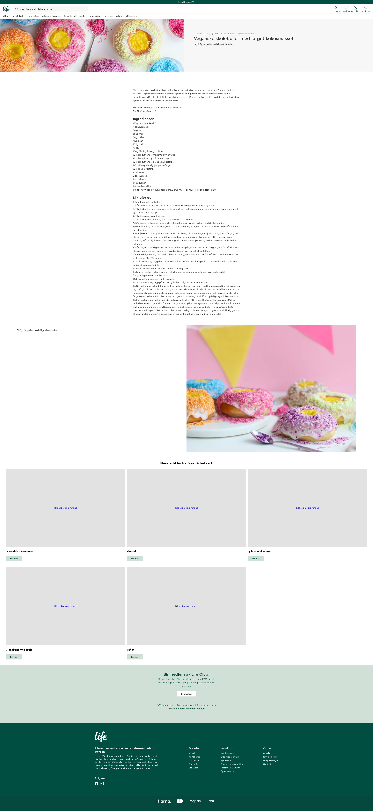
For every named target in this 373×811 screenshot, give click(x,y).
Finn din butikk (270, 757)
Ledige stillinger (270, 761)
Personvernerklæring (230, 768)
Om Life (266, 753)
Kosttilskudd (194, 757)
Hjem (196, 34)
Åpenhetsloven (228, 771)
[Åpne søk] (51, 9)
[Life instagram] (102, 786)
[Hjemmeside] (6, 9)
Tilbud (192, 753)
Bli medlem (186, 694)
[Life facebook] (96, 786)
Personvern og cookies (232, 764)
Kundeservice (227, 753)
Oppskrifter (215, 34)
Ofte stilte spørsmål (230, 757)
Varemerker (194, 761)
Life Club (267, 764)
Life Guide (204, 34)
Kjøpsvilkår (226, 761)
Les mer (13, 559)
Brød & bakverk (228, 34)
